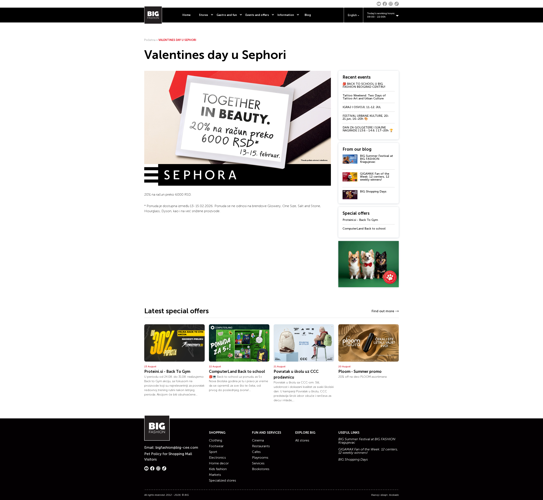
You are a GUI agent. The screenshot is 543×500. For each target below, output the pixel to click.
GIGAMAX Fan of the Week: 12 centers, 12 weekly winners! (374, 176)
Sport (213, 452)
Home (186, 15)
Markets (215, 475)
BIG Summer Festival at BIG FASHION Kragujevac (376, 159)
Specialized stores (222, 480)
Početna (149, 40)
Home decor (219, 463)
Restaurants (261, 446)
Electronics (217, 457)
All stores (302, 440)
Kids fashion (218, 469)
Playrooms (260, 457)
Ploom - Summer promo (360, 371)
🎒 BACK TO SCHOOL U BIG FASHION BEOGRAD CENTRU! (364, 85)
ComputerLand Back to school (364, 228)
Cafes (256, 452)
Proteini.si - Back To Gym (360, 220)
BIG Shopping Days (373, 191)
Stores (203, 15)
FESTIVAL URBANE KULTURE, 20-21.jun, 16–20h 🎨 (366, 117)
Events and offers (257, 15)
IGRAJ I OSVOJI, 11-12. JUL (362, 107)
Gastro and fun (227, 15)
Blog (308, 15)
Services (258, 463)
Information (285, 15)
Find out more (382, 311)
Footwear (216, 446)
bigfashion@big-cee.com (176, 447)
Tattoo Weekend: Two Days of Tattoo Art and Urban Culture (364, 97)
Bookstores (260, 469)
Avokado (394, 494)
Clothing (215, 440)
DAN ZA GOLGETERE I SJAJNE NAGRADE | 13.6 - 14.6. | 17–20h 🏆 (368, 129)
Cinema (258, 440)
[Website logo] (153, 15)
